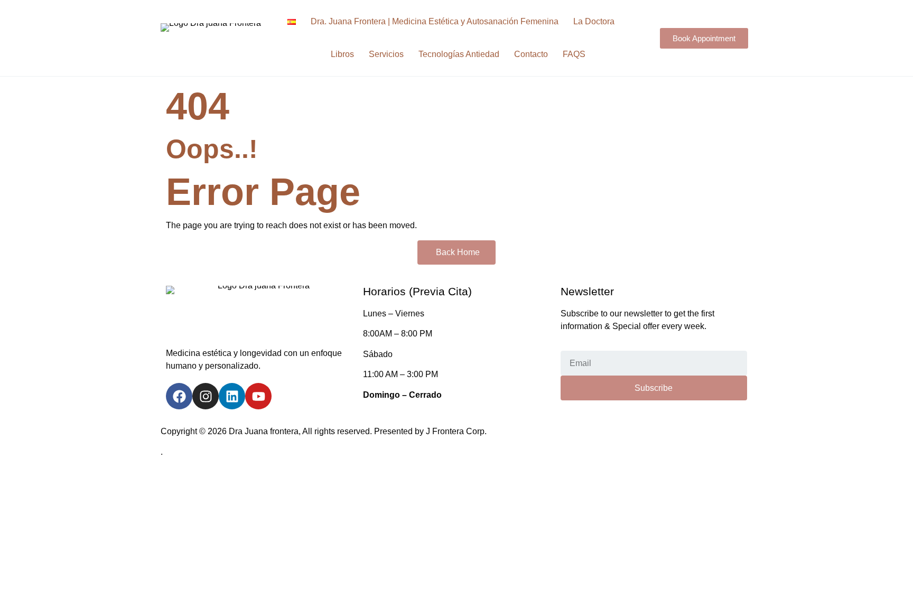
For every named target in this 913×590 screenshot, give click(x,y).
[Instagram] (205, 396)
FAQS (574, 54)
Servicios (386, 54)
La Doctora (593, 21)
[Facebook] (179, 396)
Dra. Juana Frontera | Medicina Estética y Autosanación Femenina (434, 21)
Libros (342, 54)
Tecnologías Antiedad (458, 54)
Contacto (531, 54)
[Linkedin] (232, 396)
